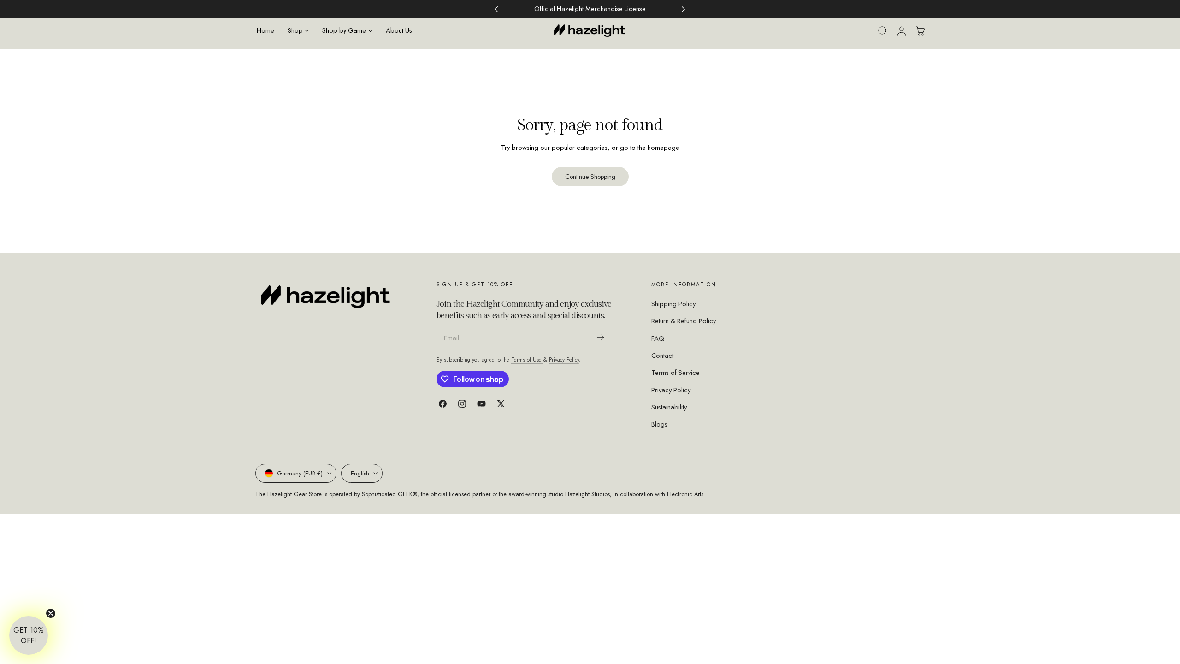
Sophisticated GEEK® (389, 494)
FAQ (657, 338)
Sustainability (669, 407)
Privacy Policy (564, 359)
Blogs (659, 424)
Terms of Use (527, 359)
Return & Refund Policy (683, 321)
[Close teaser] (50, 613)
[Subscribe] (601, 337)
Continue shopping (590, 176)
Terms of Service (675, 373)
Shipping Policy (673, 304)
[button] (882, 31)
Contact (662, 355)
